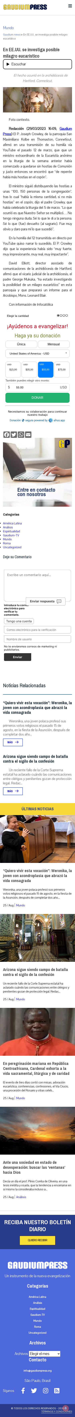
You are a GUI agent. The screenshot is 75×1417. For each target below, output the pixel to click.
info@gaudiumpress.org (38, 1371)
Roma (7, 543)
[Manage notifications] (65, 1408)
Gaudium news (11, 34)
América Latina (12, 523)
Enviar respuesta (42, 601)
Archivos (21, 1353)
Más (10, 742)
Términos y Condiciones (56, 1411)
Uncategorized (12, 547)
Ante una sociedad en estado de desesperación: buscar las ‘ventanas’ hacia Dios (34, 1167)
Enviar (17, 657)
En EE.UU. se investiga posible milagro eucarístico (31, 52)
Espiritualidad (11, 531)
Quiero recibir (37, 1240)
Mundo (8, 28)
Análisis (8, 527)
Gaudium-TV (11, 535)
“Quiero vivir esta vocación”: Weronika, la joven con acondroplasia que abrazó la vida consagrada (37, 707)
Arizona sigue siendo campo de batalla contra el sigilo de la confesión (35, 759)
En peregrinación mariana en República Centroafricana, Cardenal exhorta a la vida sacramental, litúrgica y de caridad (36, 1068)
